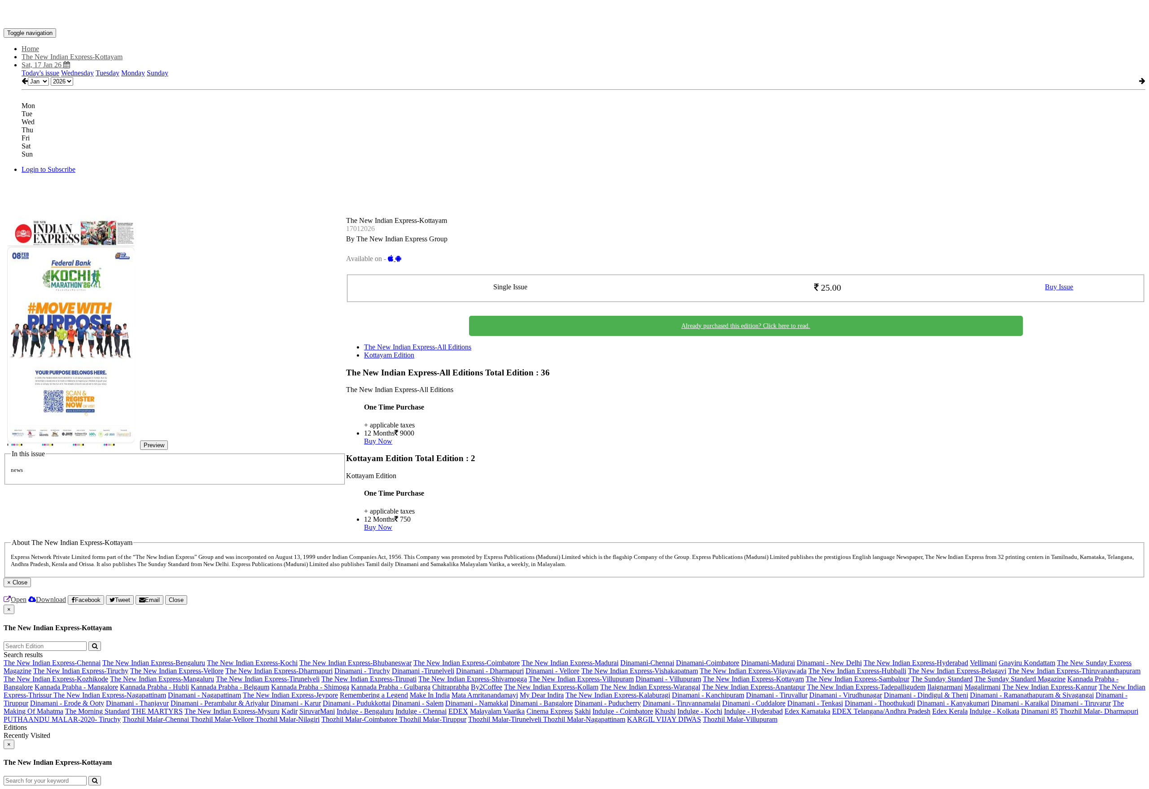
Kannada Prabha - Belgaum (230, 687)
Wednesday (77, 73)
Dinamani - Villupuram (668, 679)
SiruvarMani (317, 711)
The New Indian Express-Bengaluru (153, 663)
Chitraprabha (450, 687)
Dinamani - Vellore (552, 671)
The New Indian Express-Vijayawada (753, 671)
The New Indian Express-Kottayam (753, 679)
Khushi (665, 711)
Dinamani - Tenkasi (815, 703)
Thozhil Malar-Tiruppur (432, 719)
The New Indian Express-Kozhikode (56, 679)
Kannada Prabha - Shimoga (310, 687)
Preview (154, 445)
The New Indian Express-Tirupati (369, 679)
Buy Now (378, 441)
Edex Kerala (950, 711)
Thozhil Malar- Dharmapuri (1099, 711)
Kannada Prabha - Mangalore (76, 687)
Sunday (157, 73)
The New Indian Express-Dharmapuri (279, 671)
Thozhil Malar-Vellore (223, 719)
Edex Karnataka (807, 711)
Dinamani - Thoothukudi (880, 703)
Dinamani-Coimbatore (707, 663)
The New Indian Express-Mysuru (232, 711)
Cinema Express (549, 711)
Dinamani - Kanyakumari (953, 703)
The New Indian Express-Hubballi (857, 671)
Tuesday (107, 73)
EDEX (458, 711)
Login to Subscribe (48, 169)
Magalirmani (982, 687)
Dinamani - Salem (417, 703)
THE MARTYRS (157, 711)
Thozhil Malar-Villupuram (740, 719)
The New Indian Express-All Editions (417, 347)
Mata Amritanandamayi (485, 695)
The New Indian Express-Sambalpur (857, 679)
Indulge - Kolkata (994, 711)
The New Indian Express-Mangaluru (162, 679)
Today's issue (40, 73)
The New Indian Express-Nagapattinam (109, 695)
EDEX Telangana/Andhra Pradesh (881, 711)
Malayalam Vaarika (497, 711)
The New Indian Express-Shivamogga (472, 679)
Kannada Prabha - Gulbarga (390, 687)
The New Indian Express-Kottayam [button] (72, 57)
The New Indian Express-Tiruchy (80, 671)
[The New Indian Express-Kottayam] (574, 15)
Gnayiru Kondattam (1027, 663)
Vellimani (983, 663)
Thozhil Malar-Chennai (157, 719)
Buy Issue (1059, 287)
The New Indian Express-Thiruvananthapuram (1074, 671)
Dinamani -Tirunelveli (423, 671)
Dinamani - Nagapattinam (204, 695)
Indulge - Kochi (699, 711)
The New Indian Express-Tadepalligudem (866, 687)
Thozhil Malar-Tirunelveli (505, 719)
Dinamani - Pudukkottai (356, 703)
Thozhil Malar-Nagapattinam (584, 719)
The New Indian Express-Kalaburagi (618, 695)
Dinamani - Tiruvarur (1081, 703)
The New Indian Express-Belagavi (957, 671)
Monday (133, 73)
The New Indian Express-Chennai (52, 663)
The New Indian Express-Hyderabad (916, 663)
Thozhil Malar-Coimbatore (360, 719)
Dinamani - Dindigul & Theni (926, 695)
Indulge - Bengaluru (365, 711)
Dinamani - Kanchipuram (708, 695)
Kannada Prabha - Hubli (154, 687)
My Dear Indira (542, 695)
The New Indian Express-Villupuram (581, 679)
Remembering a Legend (374, 695)
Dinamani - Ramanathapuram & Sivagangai (1032, 695)
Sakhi (582, 711)
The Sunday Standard (942, 679)
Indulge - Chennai (421, 711)
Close (176, 600)
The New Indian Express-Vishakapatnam (639, 671)
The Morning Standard (97, 711)
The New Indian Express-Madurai (570, 663)
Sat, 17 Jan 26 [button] (42, 65)
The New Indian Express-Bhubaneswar (355, 663)
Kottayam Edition (389, 355)
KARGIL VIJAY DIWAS (664, 719)
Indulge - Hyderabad (753, 711)
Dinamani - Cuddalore (753, 703)
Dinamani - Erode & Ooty (67, 703)
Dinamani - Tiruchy (362, 671)
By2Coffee (486, 687)
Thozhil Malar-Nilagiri (287, 719)
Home (30, 48)
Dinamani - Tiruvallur (776, 695)
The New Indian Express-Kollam (551, 687)
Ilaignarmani (945, 687)
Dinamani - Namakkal (476, 703)
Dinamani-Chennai (647, 663)
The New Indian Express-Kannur (1049, 687)
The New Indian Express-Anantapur (753, 687)
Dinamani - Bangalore (541, 703)
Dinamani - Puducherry (607, 703)
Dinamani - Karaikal (1020, 703)
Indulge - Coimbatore (622, 711)
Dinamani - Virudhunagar (845, 695)
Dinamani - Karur (296, 703)
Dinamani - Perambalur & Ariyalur (220, 703)
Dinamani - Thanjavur (137, 703)
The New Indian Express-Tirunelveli (268, 679)
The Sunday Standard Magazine (1020, 679)
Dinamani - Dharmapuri (490, 671)
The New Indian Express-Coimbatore (466, 663)
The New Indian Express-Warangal (650, 687)
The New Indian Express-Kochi (252, 663)
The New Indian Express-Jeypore (290, 695)
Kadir (289, 711)
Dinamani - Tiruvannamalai (681, 703)
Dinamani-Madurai (768, 663)
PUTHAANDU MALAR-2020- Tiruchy (62, 719)
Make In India (430, 695)
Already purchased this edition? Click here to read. (745, 326)
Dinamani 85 (1039, 711)
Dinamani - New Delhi (829, 663)
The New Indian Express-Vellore (177, 671)
